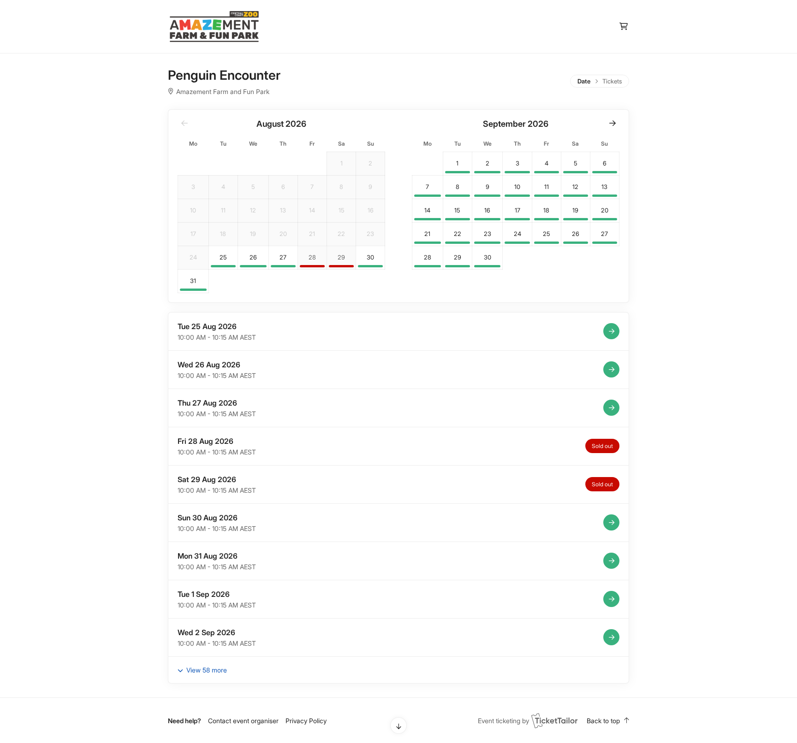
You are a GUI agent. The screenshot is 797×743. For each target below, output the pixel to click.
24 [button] (517, 233)
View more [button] (205, 670)
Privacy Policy (306, 721)
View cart (623, 26)
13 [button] (604, 186)
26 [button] (253, 257)
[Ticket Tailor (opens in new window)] (554, 720)
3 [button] (517, 163)
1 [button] (457, 163)
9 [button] (487, 186)
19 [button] (575, 210)
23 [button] (487, 233)
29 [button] (341, 257)
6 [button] (605, 163)
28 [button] (312, 257)
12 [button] (575, 186)
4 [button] (546, 163)
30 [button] (370, 257)
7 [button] (427, 186)
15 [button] (457, 210)
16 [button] (487, 210)
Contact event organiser (243, 721)
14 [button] (427, 210)
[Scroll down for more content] (398, 725)
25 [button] (223, 257)
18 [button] (546, 210)
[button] (613, 123)
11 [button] (546, 186)
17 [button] (517, 210)
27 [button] (283, 257)
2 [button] (487, 163)
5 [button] (575, 163)
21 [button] (427, 233)
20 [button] (604, 210)
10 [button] (517, 186)
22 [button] (457, 233)
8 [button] (457, 186)
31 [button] (193, 280)
